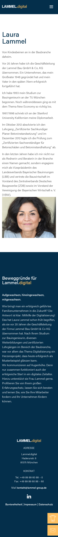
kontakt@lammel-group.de (32, 487)
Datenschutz (46, 504)
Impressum (30, 504)
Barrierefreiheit (13, 504)
